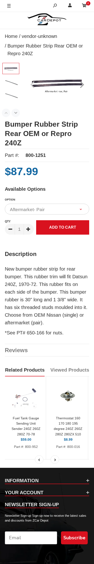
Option (10, 199)
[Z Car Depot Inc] (47, 20)
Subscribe (74, 537)
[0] (84, 6)
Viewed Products (69, 370)
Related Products (25, 370)
